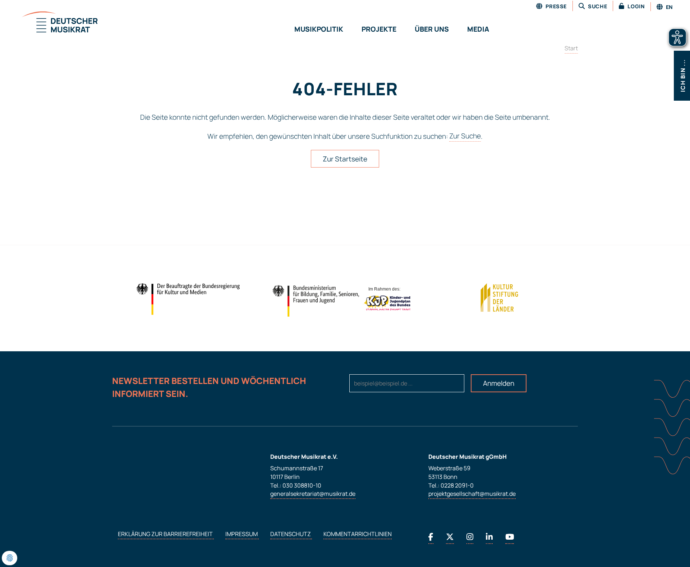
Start (571, 48)
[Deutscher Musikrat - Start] (51, 22)
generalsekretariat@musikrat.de (312, 494)
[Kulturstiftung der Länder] (499, 297)
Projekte (379, 29)
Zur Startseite (345, 159)
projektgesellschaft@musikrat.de (472, 494)
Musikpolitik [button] (318, 29)
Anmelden (498, 383)
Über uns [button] (432, 29)
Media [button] (478, 29)
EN (668, 7)
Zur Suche (465, 136)
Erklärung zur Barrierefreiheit (166, 534)
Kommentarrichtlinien (357, 534)
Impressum (242, 534)
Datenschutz (291, 534)
